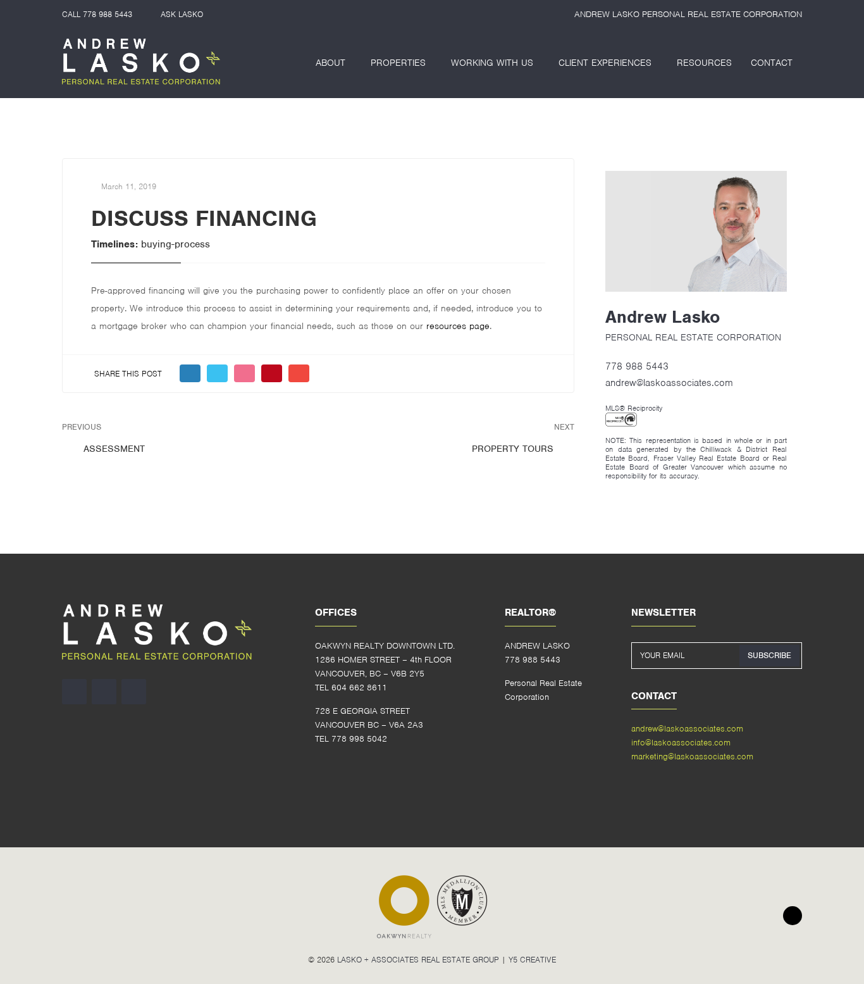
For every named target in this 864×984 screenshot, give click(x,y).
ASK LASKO (182, 14)
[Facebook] (104, 691)
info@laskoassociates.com (681, 742)
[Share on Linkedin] (244, 373)
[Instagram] (74, 691)
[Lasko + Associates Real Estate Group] (141, 62)
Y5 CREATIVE (532, 959)
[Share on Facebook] (190, 373)
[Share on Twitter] (217, 373)
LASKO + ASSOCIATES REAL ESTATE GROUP (418, 959)
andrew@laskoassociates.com (669, 383)
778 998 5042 (359, 738)
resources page (458, 326)
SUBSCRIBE (769, 655)
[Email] (298, 373)
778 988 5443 (107, 14)
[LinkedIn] (133, 691)
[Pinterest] (271, 373)
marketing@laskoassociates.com (692, 756)
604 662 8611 (359, 687)
